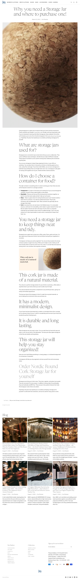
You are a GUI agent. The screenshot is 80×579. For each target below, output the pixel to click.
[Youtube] (70, 577)
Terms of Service (11, 562)
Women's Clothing (32, 548)
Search (9, 556)
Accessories (30, 554)
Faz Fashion (6, 400)
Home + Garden (31, 556)
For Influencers (11, 548)
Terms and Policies (5, 577)
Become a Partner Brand (13, 554)
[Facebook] (65, 577)
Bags (29, 552)
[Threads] (72, 577)
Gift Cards (10, 549)
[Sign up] (71, 547)
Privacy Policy (11, 557)
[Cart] (76, 2)
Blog (9, 552)
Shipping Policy (11, 561)
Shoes (29, 551)
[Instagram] (68, 577)
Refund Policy (11, 559)
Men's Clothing (31, 549)
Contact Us (10, 551)
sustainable (37, 132)
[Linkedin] (74, 577)
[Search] (71, 2)
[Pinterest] (77, 577)
